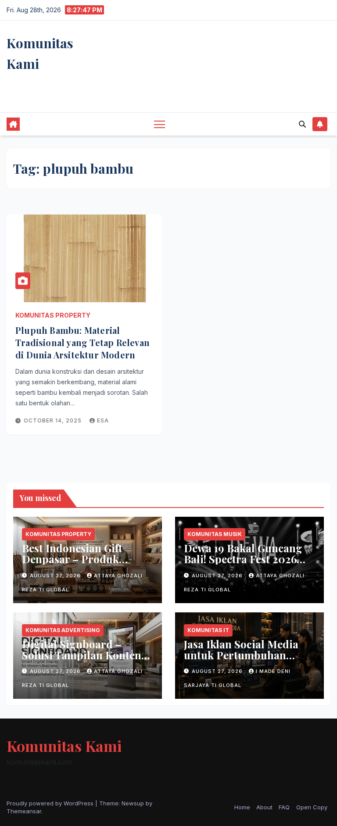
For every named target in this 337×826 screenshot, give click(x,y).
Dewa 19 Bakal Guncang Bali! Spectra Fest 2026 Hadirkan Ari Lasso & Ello (243, 564)
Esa (103, 420)
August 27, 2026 (56, 575)
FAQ (284, 807)
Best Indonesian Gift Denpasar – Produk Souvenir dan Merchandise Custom (75, 564)
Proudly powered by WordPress (51, 803)
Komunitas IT (208, 630)
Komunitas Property (52, 315)
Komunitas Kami (64, 746)
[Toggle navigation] (159, 124)
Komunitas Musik (214, 534)
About (264, 807)
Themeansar (24, 811)
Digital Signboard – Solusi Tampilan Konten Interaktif (81, 655)
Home (242, 807)
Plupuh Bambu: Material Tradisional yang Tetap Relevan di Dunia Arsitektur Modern (82, 342)
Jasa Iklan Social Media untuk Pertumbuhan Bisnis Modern (241, 655)
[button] (302, 124)
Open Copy (311, 807)
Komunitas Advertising (62, 630)
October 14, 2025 (53, 420)
